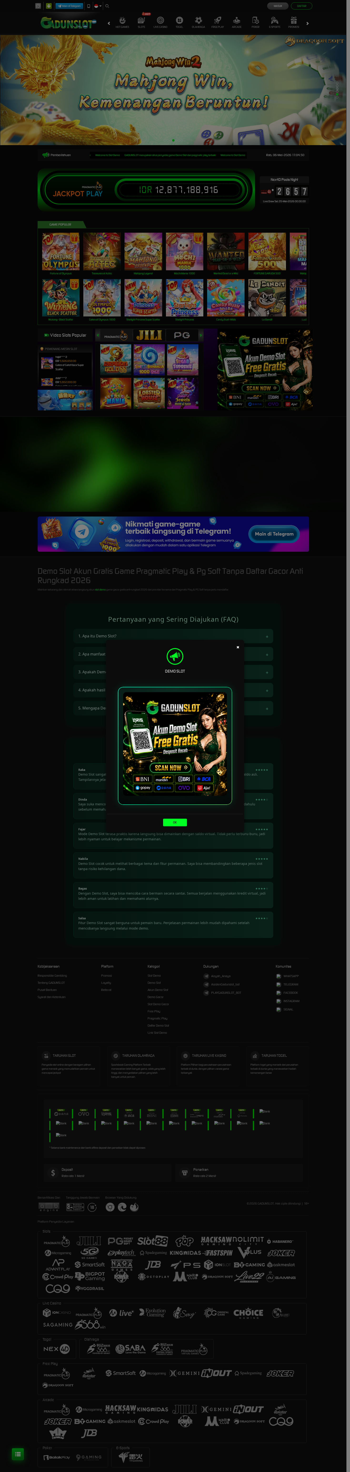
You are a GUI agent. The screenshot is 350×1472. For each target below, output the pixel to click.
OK (175, 822)
